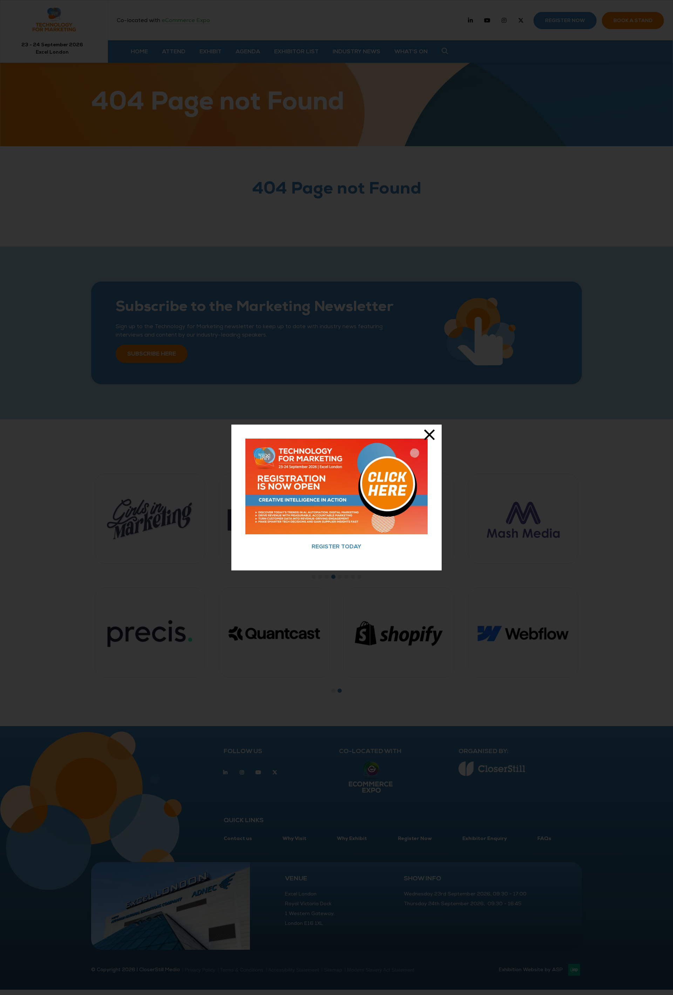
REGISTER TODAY (336, 546)
